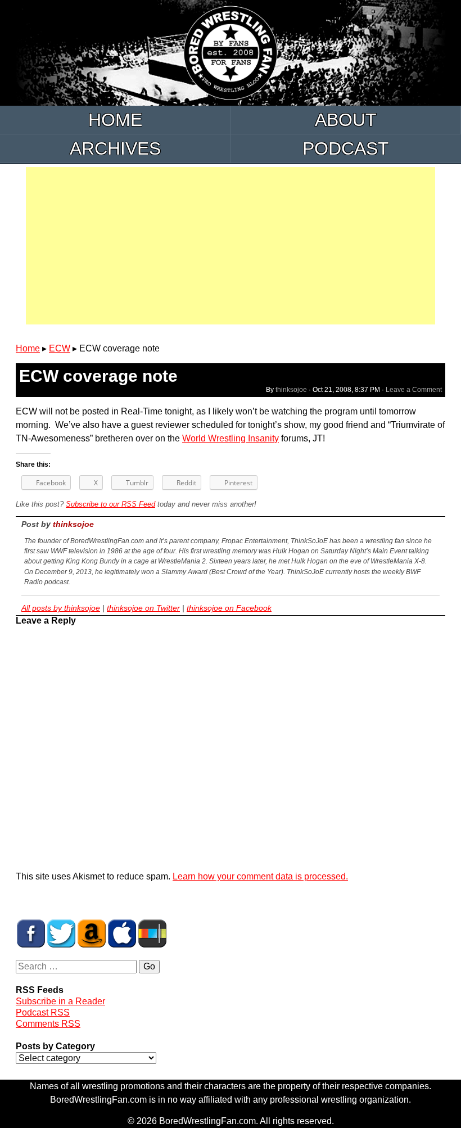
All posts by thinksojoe (60, 607)
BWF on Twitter (61, 933)
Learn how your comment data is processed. (260, 876)
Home (115, 120)
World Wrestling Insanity (230, 438)
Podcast (345, 148)
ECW (59, 348)
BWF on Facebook (31, 933)
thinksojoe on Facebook (229, 607)
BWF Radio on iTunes (122, 933)
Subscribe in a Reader (60, 1001)
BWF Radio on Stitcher (152, 933)
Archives (115, 148)
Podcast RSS (43, 1012)
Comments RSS (48, 1023)
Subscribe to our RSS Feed (110, 504)
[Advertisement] (230, 245)
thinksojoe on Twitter (143, 607)
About (346, 120)
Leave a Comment (414, 390)
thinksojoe (291, 390)
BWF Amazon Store (92, 933)
